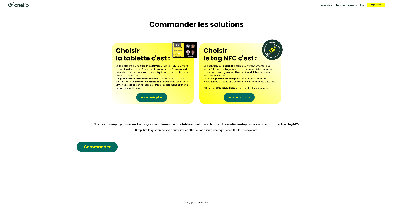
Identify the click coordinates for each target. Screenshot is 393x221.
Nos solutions (326, 5)
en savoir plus (152, 97)
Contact (242, 194)
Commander (97, 147)
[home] (18, 5)
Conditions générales (222, 185)
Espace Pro (376, 4)
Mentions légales (219, 189)
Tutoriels (242, 185)
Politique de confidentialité (224, 194)
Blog (362, 5)
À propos (352, 5)
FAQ (240, 189)
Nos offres (340, 5)
